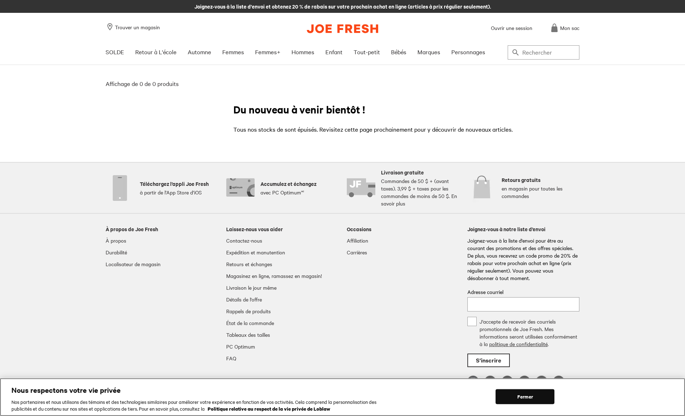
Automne (199, 52)
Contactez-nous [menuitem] (244, 240)
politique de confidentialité (518, 343)
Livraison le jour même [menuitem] (251, 287)
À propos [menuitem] (116, 240)
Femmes (233, 52)
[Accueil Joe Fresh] (342, 28)
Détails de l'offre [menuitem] (244, 299)
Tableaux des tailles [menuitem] (248, 334)
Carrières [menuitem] (357, 252)
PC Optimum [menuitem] (240, 346)
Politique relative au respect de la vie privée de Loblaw (269, 408)
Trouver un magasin (137, 27)
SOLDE (115, 52)
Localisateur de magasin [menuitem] (133, 264)
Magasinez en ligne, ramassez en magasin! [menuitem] (274, 275)
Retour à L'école (156, 52)
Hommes (302, 52)
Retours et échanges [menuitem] (249, 264)
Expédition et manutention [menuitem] (255, 252)
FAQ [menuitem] (231, 358)
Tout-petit (367, 52)
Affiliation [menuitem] (357, 240)
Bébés (398, 52)
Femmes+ (267, 52)
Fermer (525, 396)
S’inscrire (488, 360)
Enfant (333, 52)
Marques (428, 52)
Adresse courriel (485, 291)
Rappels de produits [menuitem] (248, 311)
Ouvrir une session (511, 27)
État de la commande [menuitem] (250, 322)
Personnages (468, 52)
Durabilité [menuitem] (116, 252)
